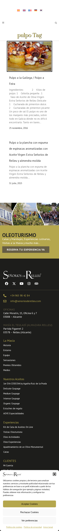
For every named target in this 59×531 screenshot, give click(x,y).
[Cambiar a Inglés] (24, 10)
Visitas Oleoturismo (12, 432)
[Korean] (41, 10)
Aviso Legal (48, 527)
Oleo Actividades (11, 437)
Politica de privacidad (33, 527)
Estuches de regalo (12, 408)
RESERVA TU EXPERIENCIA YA (26, 249)
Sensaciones (9, 360)
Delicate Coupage (11, 388)
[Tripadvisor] (36, 283)
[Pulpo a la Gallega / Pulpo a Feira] (29, 56)
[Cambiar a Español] (18, 10)
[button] (54, 474)
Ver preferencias (29, 520)
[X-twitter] (14, 283)
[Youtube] (21, 283)
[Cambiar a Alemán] (36, 10)
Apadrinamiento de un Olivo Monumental (23, 446)
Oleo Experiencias (12, 441)
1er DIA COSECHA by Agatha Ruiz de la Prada (25, 383)
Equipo (6, 355)
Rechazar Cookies (29, 512)
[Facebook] (6, 283)
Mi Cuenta (8, 465)
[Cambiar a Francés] (30, 10)
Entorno (7, 350)
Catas (6, 451)
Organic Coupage (11, 403)
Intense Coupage (11, 398)
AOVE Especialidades (13, 413)
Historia (7, 345)
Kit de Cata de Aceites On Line (18, 427)
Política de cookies (14, 527)
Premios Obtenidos (12, 365)
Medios (6, 370)
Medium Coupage (11, 393)
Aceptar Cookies (29, 504)
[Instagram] (29, 283)
